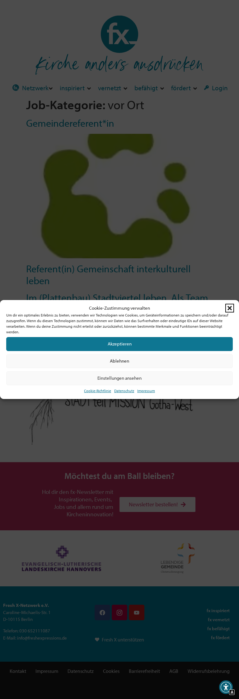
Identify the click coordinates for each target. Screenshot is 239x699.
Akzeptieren (120, 344)
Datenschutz (124, 390)
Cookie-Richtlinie (97, 390)
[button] (230, 308)
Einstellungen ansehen (119, 378)
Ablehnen (119, 361)
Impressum (146, 390)
